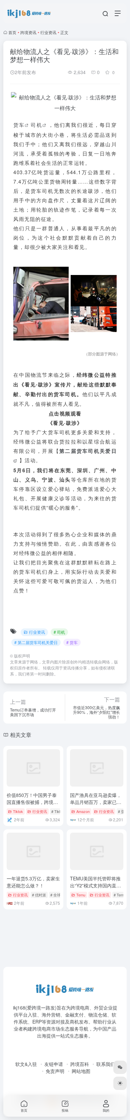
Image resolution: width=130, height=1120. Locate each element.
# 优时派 (39, 894)
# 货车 (72, 642)
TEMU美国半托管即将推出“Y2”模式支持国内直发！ (95, 885)
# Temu (120, 894)
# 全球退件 (59, 894)
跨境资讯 (28, 32)
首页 (12, 32)
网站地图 (81, 1071)
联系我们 (105, 1064)
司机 (36, 124)
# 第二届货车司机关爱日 (36, 642)
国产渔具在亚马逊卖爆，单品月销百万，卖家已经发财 (95, 802)
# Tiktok (57, 811)
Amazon (83, 811)
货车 (19, 124)
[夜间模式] (120, 1083)
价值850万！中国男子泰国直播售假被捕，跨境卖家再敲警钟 (32, 802)
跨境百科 (79, 1064)
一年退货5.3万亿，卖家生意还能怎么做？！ (33, 882)
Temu (80, 894)
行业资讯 (48, 32)
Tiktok (18, 811)
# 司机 (59, 632)
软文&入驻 (26, 1064)
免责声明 (55, 1071)
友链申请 (53, 1064)
